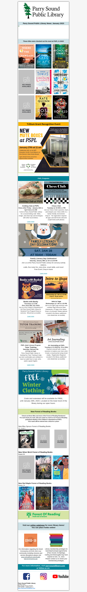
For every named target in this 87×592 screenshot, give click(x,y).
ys (50, 566)
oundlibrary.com (58, 566)
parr (47, 566)
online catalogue (37, 525)
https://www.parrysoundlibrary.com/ (26, 588)
